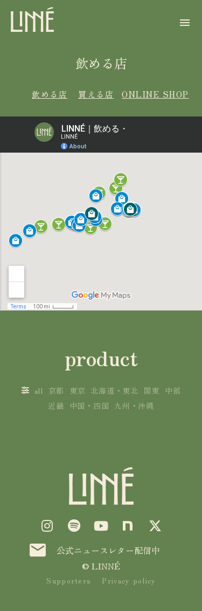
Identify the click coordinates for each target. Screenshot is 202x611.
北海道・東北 (114, 390)
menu (184, 22)
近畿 (56, 405)
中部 (172, 390)
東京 (77, 390)
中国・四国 (89, 405)
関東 (151, 390)
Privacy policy (128, 580)
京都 (56, 390)
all (38, 390)
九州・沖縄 (134, 405)
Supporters (68, 580)
